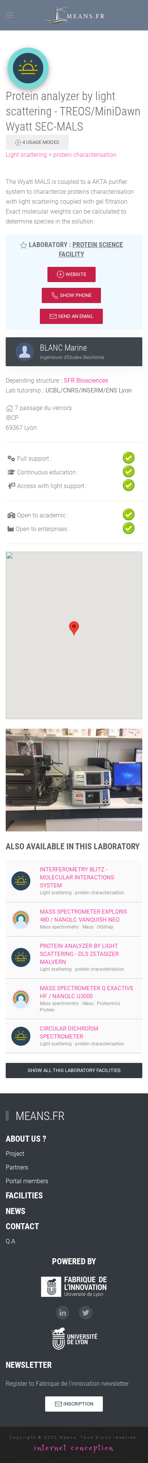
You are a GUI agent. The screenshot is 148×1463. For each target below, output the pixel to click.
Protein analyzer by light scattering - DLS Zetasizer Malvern (79, 954)
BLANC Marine (63, 348)
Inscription (77, 1404)
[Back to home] (74, 15)
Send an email (75, 316)
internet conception (74, 1448)
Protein (47, 1010)
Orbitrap (105, 927)
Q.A (10, 1241)
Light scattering (26, 154)
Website (75, 274)
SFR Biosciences (86, 380)
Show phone (75, 295)
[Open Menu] (9, 15)
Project (15, 1153)
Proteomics (108, 1003)
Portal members (27, 1181)
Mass (87, 927)
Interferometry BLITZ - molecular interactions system (77, 877)
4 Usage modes (40, 142)
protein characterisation (85, 154)
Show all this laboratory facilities (74, 1070)
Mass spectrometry (59, 927)
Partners (17, 1167)
